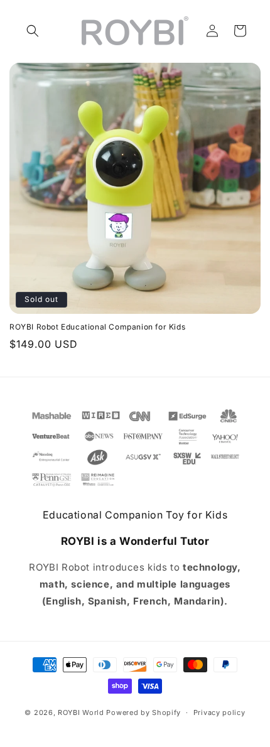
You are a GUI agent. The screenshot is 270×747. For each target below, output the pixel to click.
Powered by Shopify (143, 712)
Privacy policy (219, 712)
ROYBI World (81, 712)
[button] (32, 31)
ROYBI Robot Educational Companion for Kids (97, 326)
